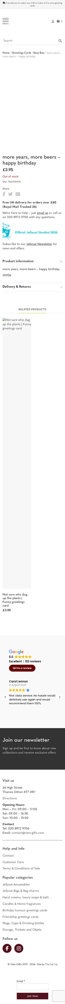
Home (6, 53)
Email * (21, 981)
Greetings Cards (21, 53)
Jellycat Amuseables (16, 884)
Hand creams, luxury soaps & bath (26, 897)
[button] (59, 697)
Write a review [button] (22, 668)
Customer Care (13, 862)
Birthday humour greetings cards (25, 910)
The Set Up (51, 964)
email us (42, 213)
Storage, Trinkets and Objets (22, 929)
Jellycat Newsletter (39, 244)
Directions (10, 798)
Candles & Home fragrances (22, 904)
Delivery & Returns (17, 287)
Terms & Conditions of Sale (21, 868)
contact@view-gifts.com (28, 833)
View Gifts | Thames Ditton (33, 22)
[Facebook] (8, 948)
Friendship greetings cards (20, 917)
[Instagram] (20, 948)
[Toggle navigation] (6, 21)
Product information (18, 261)
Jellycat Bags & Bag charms (21, 891)
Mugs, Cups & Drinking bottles (23, 923)
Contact (8, 855)
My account (53, 21)
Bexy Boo (38, 53)
